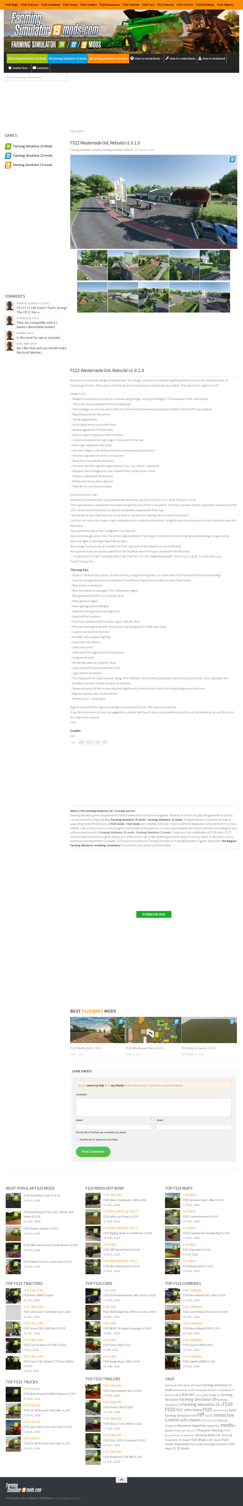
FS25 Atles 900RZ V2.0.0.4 (38, 1295)
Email (161, 1120)
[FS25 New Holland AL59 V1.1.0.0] (172, 1329)
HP (200, 1414)
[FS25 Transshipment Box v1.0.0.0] (93, 1391)
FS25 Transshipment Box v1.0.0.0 (122, 1391)
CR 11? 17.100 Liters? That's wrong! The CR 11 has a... (42, 309)
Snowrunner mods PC (206, 1390)
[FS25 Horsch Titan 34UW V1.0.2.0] (93, 1424)
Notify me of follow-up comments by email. (101, 1132)
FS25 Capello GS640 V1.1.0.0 (199, 1361)
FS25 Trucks (70, 4)
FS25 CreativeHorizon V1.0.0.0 (200, 1216)
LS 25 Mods (180, 1448)
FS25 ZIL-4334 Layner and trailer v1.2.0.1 (47, 1443)
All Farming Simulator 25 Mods (27, 58)
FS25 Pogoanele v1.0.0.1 (197, 1249)
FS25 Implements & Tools (120, 1211)
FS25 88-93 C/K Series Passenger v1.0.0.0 (127, 1328)
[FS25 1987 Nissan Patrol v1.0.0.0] (93, 1250)
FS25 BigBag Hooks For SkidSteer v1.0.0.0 (127, 1233)
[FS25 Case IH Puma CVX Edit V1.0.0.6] (13, 1345)
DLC (218, 1395)
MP (97, 742)
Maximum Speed (189, 1425)
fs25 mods (196, 1444)
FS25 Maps (11, 4)
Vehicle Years (189, 1435)
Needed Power (172, 1430)
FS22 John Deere (188, 1409)
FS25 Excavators (109, 4)
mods (89, 742)
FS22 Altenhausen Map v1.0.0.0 (144, 1048)
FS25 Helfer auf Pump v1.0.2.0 (120, 1216)
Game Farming (220, 1410)
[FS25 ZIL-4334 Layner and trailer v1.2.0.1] (13, 1444)
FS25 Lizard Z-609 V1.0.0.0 (197, 1345)
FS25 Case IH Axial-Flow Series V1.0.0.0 (205, 1312)
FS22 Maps (77, 131)
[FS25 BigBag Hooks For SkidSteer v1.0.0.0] (93, 1233)
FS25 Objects (225, 4)
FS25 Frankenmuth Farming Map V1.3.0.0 (206, 1233)
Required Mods (172, 1435)
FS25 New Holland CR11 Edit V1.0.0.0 (204, 1295)
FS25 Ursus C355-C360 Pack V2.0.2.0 (44, 1328)
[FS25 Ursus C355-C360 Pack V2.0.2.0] (13, 1329)
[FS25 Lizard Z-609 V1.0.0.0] (172, 1345)
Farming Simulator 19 (197, 1399)
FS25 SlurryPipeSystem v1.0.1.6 (121, 1266)
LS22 (215, 1420)
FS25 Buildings (205, 4)
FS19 (228, 1404)
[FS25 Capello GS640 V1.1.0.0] (172, 1362)
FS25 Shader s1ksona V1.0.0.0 (41, 1228)
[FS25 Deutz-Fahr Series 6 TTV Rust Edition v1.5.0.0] (13, 1362)
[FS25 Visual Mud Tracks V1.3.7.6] (13, 1200)
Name (80, 1120)
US (182, 1435)
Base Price (170, 1395)
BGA (81, 742)
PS (224, 1430)
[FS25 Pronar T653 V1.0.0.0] (93, 1407)
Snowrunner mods (183, 1390)
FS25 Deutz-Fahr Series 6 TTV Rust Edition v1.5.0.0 (49, 1364)
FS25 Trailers (88, 4)
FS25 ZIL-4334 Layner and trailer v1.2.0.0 (47, 1410)
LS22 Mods (224, 1390)
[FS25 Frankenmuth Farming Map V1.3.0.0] (172, 1233)
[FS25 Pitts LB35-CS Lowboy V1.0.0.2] (93, 1440)
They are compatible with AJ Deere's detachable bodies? (37, 324)
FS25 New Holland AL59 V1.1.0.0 (201, 1328)
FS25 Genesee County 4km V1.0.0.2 (203, 1200)
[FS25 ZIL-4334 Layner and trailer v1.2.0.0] (13, 1411)
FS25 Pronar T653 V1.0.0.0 (118, 1407)
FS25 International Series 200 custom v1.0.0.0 (129, 1295)
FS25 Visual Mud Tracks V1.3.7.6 (42, 1195)
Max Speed (208, 1425)
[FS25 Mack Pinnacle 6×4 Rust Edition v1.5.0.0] (13, 1394)
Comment (81, 1094)
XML (218, 1435)
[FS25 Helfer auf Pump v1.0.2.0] (93, 1217)
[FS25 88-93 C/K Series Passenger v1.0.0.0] (93, 1329)
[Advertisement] (153, 100)
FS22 (170, 1409)
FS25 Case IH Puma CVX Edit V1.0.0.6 (45, 1345)
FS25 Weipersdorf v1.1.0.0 (198, 1266)
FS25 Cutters (185, 4)
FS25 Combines (50, 4)
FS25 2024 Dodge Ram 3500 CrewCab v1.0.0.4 (129, 1312)
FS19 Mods (45, 1498)
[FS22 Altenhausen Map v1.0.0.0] (153, 1030)
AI (232, 1390)
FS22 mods (171, 1385)
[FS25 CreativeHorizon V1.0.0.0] (172, 1217)
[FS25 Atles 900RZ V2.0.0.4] (13, 1296)
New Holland (187, 1430)
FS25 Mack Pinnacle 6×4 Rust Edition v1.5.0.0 (49, 1394)
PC (195, 1430)
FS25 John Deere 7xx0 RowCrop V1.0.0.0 (47, 1312)
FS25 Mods (198, 1440)
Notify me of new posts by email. (99, 1139)
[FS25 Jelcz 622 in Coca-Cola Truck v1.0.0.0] (13, 1427)
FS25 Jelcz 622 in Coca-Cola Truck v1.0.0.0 (48, 1427)
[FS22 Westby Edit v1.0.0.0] (98, 1030)
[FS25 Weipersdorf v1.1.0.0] (172, 1266)
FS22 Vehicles (165, 4)
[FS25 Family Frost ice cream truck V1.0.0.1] (13, 1266)
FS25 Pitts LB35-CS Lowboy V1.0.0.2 (124, 1440)
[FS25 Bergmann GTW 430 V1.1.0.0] (93, 1457)
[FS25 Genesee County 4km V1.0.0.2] (172, 1200)
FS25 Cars (148, 4)
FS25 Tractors (30, 4)
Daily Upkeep (209, 1395)
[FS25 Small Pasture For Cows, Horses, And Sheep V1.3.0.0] (13, 1217)
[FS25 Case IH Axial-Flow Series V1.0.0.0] (172, 1312)
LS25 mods (214, 1440)
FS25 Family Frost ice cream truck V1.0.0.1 (48, 1261)
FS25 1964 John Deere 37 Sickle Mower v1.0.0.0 (51, 1245)
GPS (194, 1416)
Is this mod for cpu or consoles (38, 337)
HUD (207, 1415)
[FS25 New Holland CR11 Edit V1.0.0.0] (172, 1296)
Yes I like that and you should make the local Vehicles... (41, 350)
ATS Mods (196, 1385)
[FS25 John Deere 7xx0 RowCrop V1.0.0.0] (13, 1312)
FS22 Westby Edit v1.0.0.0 (85, 1048)
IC (211, 1415)
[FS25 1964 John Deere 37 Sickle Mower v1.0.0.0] (13, 1250)
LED (203, 1420)
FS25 (207, 1409)
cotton (199, 1395)
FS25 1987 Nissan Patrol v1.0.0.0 (121, 1249)
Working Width (205, 1435)
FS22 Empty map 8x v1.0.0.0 (198, 1048)
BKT (192, 1395)
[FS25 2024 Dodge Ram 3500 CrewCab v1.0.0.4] (93, 1312)
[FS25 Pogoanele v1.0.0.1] (172, 1250)
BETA (178, 1395)
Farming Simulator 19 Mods (21, 1498)
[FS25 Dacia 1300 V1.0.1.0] (93, 1345)
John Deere (189, 1420)
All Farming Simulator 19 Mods (109, 58)
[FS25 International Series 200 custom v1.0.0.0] (93, 1296)
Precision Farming (210, 1430)
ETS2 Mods (183, 1385)
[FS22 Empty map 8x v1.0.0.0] (209, 1030)
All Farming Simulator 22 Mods (68, 58)
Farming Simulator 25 (200, 1404)
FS (221, 1405)
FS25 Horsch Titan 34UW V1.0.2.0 (122, 1424)
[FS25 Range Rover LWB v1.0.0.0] (93, 1362)
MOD (217, 1425)
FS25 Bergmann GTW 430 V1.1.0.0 (122, 1457)
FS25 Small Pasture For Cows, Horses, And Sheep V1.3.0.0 (48, 1214)
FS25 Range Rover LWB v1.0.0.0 (121, 1361)
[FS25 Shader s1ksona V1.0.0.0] (13, 1233)
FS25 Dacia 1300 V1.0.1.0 (117, 1345)
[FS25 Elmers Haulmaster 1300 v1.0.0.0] (93, 1200)
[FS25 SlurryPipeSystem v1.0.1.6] (93, 1266)
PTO (228, 1430)
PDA (105, 742)
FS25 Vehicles (131, 4)
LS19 (208, 1420)
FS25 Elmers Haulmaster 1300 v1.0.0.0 (125, 1200)
